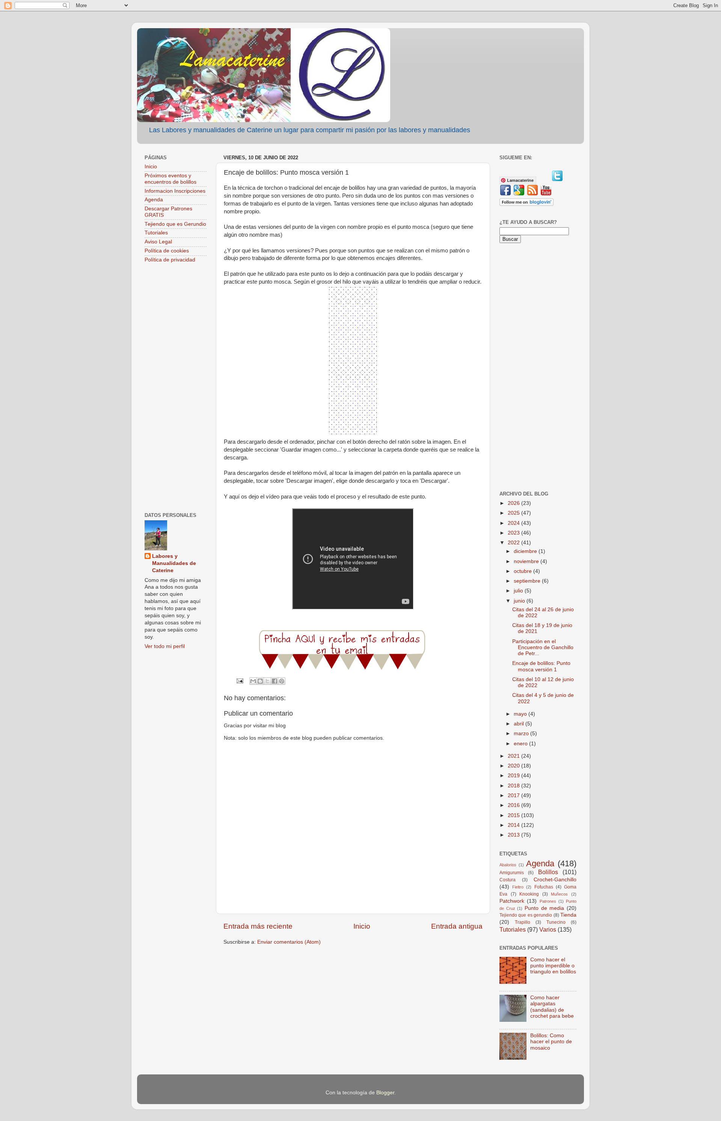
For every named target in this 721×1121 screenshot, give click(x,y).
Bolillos (548, 872)
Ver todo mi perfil (165, 646)
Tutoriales (156, 233)
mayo (521, 714)
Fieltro (517, 887)
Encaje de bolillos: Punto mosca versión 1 (541, 666)
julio (519, 591)
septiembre (528, 581)
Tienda (568, 915)
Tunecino (556, 922)
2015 (514, 815)
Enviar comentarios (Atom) (289, 942)
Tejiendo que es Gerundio (175, 224)
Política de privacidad (170, 260)
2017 (514, 795)
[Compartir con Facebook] (274, 681)
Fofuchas (543, 887)
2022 (514, 542)
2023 (514, 533)
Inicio (361, 926)
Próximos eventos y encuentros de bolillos (170, 178)
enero (521, 743)
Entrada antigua (457, 926)
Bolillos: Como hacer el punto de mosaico (551, 1041)
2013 (514, 835)
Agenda (154, 199)
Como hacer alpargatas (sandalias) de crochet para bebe (552, 1007)
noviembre (527, 561)
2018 (514, 786)
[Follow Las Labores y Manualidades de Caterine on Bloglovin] (526, 204)
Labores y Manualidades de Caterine (174, 563)
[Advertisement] (176, 388)
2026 (514, 503)
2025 (514, 513)
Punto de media (544, 908)
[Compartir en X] (267, 681)
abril (519, 724)
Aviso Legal (158, 242)
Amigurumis (511, 872)
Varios (547, 929)
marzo (522, 733)
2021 (514, 756)
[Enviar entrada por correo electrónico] (239, 680)
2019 (514, 775)
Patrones (548, 901)
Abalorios (507, 865)
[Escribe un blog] (260, 681)
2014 (514, 825)
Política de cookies (167, 251)
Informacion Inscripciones (175, 191)
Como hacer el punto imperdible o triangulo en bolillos (553, 965)
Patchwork (511, 901)
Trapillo (522, 922)
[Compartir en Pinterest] (281, 681)
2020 (514, 766)
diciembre (526, 551)
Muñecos (559, 894)
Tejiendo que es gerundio (525, 915)
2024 (514, 523)
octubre (523, 571)
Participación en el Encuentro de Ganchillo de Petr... (542, 647)
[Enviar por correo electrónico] (253, 681)
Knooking (529, 894)
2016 (514, 805)
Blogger (385, 1092)
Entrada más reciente (258, 926)
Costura (507, 879)
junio (520, 601)
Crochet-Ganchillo (555, 879)
